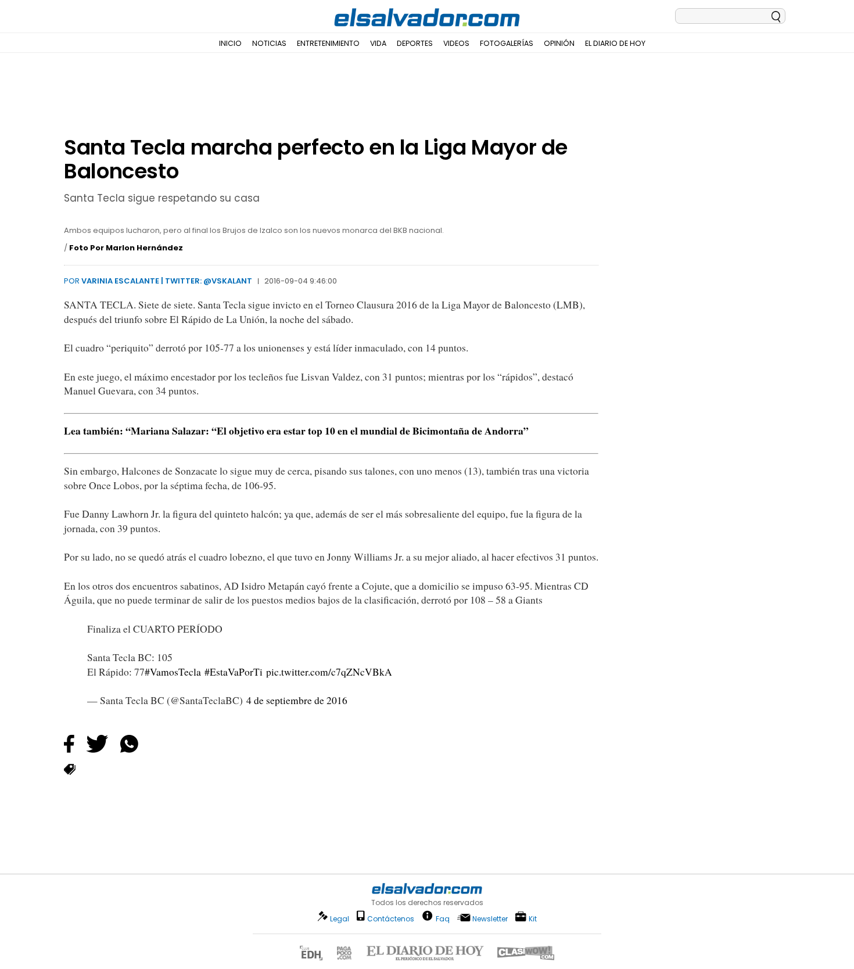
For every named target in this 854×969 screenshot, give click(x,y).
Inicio (230, 43)
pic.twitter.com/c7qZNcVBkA (329, 672)
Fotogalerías (506, 43)
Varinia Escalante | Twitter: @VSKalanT (166, 280)
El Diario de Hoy (615, 43)
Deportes (415, 43)
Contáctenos (390, 919)
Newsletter (490, 919)
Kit (533, 918)
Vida (378, 43)
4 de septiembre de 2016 (296, 700)
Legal (339, 919)
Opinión (559, 43)
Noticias (269, 43)
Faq (443, 918)
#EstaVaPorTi (233, 672)
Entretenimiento (328, 43)
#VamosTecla (173, 672)
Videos (456, 43)
